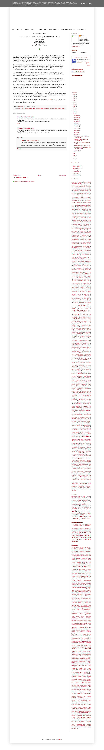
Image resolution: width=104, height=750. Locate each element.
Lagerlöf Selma (88, 325)
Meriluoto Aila (80, 355)
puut (85, 687)
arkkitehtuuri (83, 610)
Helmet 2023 (81, 568)
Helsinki (79, 569)
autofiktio (73, 612)
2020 (74, 106)
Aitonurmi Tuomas (84, 190)
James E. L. (77, 287)
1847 (77, 524)
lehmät (79, 654)
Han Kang (78, 257)
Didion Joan (79, 227)
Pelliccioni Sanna (79, 380)
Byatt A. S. (86, 210)
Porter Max (74, 387)
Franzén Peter (83, 243)
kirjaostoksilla (88, 641)
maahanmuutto (46, 108)
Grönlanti (73, 565)
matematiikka (85, 662)
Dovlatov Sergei (83, 229)
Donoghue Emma (75, 229)
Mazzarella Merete (75, 351)
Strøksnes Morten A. (85, 437)
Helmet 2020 (81, 566)
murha (89, 668)
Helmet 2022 (75, 568)
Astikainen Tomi (86, 198)
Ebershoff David (80, 232)
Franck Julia (81, 242)
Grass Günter (74, 251)
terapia (73, 711)
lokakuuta (76, 119)
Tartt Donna (88, 447)
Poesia (82, 511)
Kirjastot (80, 579)
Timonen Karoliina (81, 454)
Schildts (83, 513)
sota (85, 704)
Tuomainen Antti (88, 455)
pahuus (73, 680)
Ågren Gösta (77, 487)
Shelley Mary (74, 422)
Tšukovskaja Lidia (78, 461)
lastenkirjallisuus (75, 654)
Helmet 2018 (87, 565)
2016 (74, 113)
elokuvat (89, 614)
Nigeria (73, 591)
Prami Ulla (73, 388)
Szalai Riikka (78, 444)
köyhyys (73, 653)
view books (88, 65)
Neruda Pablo (87, 365)
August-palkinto (88, 554)
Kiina (82, 577)
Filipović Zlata (83, 239)
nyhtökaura (89, 675)
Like (87, 508)
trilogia (80, 714)
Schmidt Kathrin (75, 417)
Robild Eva (87, 399)
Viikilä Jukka (75, 469)
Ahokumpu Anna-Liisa (85, 186)
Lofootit (84, 584)
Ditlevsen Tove (86, 227)
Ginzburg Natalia (88, 247)
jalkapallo (89, 628)
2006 (87, 534)
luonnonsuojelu (74, 657)
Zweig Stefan (81, 486)
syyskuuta (76, 121)
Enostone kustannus (82, 500)
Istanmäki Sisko (78, 283)
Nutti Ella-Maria (86, 369)
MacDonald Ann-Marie (76, 344)
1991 (87, 531)
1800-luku (78, 547)
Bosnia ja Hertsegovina (82, 559)
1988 (80, 531)
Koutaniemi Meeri (75, 317)
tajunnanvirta (86, 708)
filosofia (81, 621)
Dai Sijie (84, 220)
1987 (78, 531)
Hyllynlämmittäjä (74, 570)
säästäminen (85, 707)
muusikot (86, 670)
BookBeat (75, 170)
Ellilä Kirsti (89, 233)
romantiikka (74, 692)
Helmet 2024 (88, 568)
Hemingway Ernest (78, 264)
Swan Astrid (82, 441)
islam (78, 628)
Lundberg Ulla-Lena (75, 341)
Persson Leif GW (83, 381)
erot (86, 618)
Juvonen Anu (78, 292)
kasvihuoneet (74, 635)
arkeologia (78, 610)
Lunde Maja (83, 341)
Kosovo (81, 581)
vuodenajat (89, 724)
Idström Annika (86, 279)
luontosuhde (82, 658)
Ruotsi (89, 598)
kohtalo (78, 645)
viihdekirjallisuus (78, 724)
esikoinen (74, 620)
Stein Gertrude (82, 433)
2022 (74, 102)
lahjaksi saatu (76, 173)
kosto (90, 645)
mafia (77, 662)
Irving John (86, 280)
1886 (81, 524)
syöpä (79, 707)
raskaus (73, 690)
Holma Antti (80, 269)
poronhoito (78, 686)
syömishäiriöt (74, 707)
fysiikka (84, 621)
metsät (83, 665)
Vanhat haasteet (81, 29)
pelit (72, 682)
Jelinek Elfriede (79, 288)
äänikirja (63, 108)
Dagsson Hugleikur (77, 220)
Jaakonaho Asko (76, 286)
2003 (78, 534)
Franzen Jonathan (75, 243)
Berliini (89, 555)
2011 (81, 535)
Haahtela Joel (75, 254)
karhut (80, 634)
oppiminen (89, 679)
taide (90, 707)
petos (82, 683)
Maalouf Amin (86, 343)
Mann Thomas (74, 348)
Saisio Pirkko (86, 409)
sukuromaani (80, 705)
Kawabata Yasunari (81, 301)
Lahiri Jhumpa (76, 326)
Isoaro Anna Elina (82, 281)
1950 (83, 527)
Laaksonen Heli (82, 324)
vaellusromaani (88, 720)
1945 (75, 527)
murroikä (80, 669)
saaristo (89, 696)
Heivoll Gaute (75, 262)
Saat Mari (73, 409)
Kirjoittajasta (20, 29)
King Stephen (80, 307)
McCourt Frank (74, 352)
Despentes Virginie (75, 225)
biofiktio (89, 612)
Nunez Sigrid (78, 369)
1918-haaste (83, 548)
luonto (89, 657)
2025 (74, 96)
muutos (89, 670)
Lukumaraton (84, 587)
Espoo (23, 108)
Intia (86, 570)
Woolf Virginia (82, 483)
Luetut (27, 29)
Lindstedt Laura (76, 337)
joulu (84, 630)
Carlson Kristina (79, 213)
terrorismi (76, 711)
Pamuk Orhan (77, 378)
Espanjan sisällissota (76, 562)
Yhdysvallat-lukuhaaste (86, 608)
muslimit (73, 670)
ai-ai (88, 518)
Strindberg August (75, 436)
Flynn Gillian (85, 240)
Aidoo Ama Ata (88, 187)
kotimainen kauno (31, 108)
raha (83, 689)
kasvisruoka (79, 635)
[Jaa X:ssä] (31, 106)
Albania (84, 552)
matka (90, 662)
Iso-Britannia (79, 572)
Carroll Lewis (87, 213)
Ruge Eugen (86, 403)
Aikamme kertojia (75, 552)
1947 (77, 527)
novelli (82, 673)
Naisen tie (82, 588)
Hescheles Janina (75, 266)
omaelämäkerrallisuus (85, 677)
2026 (74, 94)
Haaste (82, 565)
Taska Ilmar (75, 448)
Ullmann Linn (81, 462)
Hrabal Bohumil (83, 272)
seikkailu (73, 700)
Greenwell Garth (82, 251)
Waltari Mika (88, 475)
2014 (74, 155)
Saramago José (83, 413)
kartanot (84, 634)
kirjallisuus (89, 639)
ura (72, 720)
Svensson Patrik (76, 441)
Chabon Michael (88, 214)
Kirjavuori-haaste (87, 579)
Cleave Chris (82, 216)
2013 (74, 157)
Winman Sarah (75, 482)
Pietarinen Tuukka (75, 384)
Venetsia (76, 606)
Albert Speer (88, 552)
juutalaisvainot (88, 631)
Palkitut (40, 29)
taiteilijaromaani (75, 708)
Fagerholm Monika (79, 238)
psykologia (88, 686)
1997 (82, 532)
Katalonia (73, 576)
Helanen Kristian (83, 262)
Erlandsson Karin (85, 235)
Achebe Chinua (87, 181)
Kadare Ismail (86, 294)
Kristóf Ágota (82, 317)
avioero (81, 612)
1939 (86, 525)
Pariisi (90, 592)
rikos (53, 108)
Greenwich (89, 563)
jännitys (26, 108)
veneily (73, 724)
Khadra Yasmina (84, 303)
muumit (82, 670)
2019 (74, 108)
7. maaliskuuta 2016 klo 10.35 (32, 140)
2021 (74, 104)
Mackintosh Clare (75, 345)
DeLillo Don (79, 221)
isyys (81, 628)
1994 (75, 532)
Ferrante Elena (75, 239)
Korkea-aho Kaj (76, 314)
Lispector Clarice (79, 339)
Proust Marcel (79, 388)
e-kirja (85, 614)
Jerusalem (83, 573)
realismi (76, 690)
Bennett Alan (74, 203)
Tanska (83, 602)
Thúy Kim (88, 451)
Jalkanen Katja (83, 286)
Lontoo (75, 586)
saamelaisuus (79, 696)
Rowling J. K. (80, 402)
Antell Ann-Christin (83, 197)
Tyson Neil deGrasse (81, 460)
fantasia (73, 621)
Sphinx (89, 514)
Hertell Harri (86, 265)
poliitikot (85, 685)
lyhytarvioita (88, 658)
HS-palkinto (78, 565)
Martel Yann (86, 350)
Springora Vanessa (75, 432)
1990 (85, 531)
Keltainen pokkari (76, 577)
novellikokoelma (87, 673)
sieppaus (83, 701)
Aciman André (74, 182)
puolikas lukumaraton (79, 687)
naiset (90, 672)
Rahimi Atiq (74, 392)
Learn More (84, 3)
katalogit (84, 635)
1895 (72, 525)
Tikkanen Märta (82, 452)
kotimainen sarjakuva (80, 648)
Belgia (84, 555)
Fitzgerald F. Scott (78, 240)
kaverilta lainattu (76, 175)
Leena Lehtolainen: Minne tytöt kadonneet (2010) (81, 140)
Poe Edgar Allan (86, 385)
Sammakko (78, 513)
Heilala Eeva (88, 261)
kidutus (73, 639)
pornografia (74, 686)
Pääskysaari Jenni (85, 391)
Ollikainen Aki (79, 373)
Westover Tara (79, 478)
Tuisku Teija (81, 455)
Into (88, 504)
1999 (87, 532)
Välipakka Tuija (76, 474)
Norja (82, 591)
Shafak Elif (80, 421)
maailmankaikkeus (82, 661)
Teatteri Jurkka (88, 602)
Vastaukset (20, 137)
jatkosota (73, 630)
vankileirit (81, 722)
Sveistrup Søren (88, 440)
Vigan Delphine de (87, 468)
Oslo (90, 591)
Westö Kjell (86, 478)
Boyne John (79, 206)
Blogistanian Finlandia (79, 557)
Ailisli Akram (83, 189)
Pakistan (85, 592)
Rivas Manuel (81, 399)
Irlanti (73, 572)
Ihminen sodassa (81, 570)
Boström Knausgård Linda (81, 205)
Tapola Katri (82, 447)
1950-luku (82, 550)
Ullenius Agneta (74, 462)
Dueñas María (83, 231)
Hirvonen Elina (86, 268)
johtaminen (78, 630)
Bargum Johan (87, 202)
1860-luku (82, 547)
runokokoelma (87, 693)
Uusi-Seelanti (85, 605)
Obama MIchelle (86, 370)
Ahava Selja (82, 185)
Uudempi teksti (16, 175)
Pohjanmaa (74, 594)
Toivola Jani (75, 455)
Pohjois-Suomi (88, 595)
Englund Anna (76, 235)
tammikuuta (76, 150)
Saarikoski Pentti (86, 407)
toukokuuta (76, 128)
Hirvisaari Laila (78, 268)
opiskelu (84, 679)
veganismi (85, 722)
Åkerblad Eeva (84, 487)
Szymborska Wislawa (86, 444)
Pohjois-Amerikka (87, 594)
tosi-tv (73, 714)
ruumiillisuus (88, 694)
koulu (77, 650)
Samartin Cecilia (87, 411)
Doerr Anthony (87, 228)
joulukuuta (76, 115)
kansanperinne (74, 634)
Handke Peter (86, 257)
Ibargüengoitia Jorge (77, 279)
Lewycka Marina (87, 333)
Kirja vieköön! (87, 577)
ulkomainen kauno (84, 717)
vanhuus (73, 722)
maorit (80, 662)
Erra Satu (83, 236)
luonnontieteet (82, 657)
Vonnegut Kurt (74, 472)
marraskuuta (77, 117)
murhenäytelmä (75, 669)
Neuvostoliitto (77, 590)
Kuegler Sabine (83, 318)
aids (82, 609)
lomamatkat (86, 654)
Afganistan (85, 551)
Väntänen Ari (83, 474)
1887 (83, 524)
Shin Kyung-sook (82, 422)
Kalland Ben (81, 295)
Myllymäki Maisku (75, 362)
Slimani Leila (86, 426)
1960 (72, 528)
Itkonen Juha (86, 283)
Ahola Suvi (74, 187)
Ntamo (83, 510)
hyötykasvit (88, 625)
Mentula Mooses (88, 354)
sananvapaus (88, 697)
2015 (74, 153)
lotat (90, 654)
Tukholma (74, 605)
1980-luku (76, 551)
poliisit (51, 108)
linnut (83, 654)
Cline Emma (89, 216)
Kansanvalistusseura (85, 505)
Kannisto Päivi (78, 298)
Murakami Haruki (84, 359)
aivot (90, 609)
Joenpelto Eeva (86, 288)
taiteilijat (81, 708)
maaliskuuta (77, 132)
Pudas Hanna (87, 388)
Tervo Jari (82, 450)
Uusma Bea (87, 462)
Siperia (80, 599)
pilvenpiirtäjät (74, 685)
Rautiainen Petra (76, 396)
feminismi (77, 621)
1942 (90, 525)
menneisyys (76, 665)
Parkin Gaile (84, 378)
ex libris (89, 620)
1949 (81, 527)
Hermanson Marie (87, 264)
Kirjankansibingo (75, 579)
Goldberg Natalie (79, 250)
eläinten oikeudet (80, 616)
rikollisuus (86, 690)
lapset (77, 653)
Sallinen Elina (81, 410)
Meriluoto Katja (88, 355)
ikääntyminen (74, 628)
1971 (83, 528)
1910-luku (76, 548)
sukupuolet (74, 705)
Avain (79, 497)
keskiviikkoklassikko (76, 638)
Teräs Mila (73, 451)
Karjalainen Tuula (75, 299)
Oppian (87, 510)
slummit (73, 704)
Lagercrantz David (80, 325)
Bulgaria (89, 559)
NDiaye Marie (82, 363)
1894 (90, 524)
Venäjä (79, 606)
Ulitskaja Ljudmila (86, 461)
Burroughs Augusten (79, 210)
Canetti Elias (84, 212)
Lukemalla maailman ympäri (51, 29)
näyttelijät (89, 676)
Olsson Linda (87, 373)
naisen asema (84, 672)
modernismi (74, 666)
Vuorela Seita (88, 472)
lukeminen (73, 655)
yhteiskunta (88, 725)
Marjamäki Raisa (78, 350)
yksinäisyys (74, 726)
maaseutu (73, 662)
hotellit (87, 624)
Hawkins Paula (74, 261)
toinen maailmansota (83, 712)
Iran (90, 570)
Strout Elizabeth (85, 436)
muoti (85, 668)
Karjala (89, 574)
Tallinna (76, 602)
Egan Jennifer (75, 233)
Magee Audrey (82, 345)
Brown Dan (78, 209)
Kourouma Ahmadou (86, 315)
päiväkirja (79, 689)
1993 (72, 532)
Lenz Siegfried (87, 332)
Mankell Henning (86, 347)
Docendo (74, 500)
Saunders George (78, 414)
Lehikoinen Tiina (80, 329)
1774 (75, 524)
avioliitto (85, 612)
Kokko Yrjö (89, 311)
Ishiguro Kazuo (74, 281)
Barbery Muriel (80, 202)
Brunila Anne (84, 209)
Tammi (56, 108)
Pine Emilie (83, 384)
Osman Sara (83, 374)
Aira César (89, 189)
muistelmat (74, 668)
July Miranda (82, 291)
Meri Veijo (74, 355)
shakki (79, 701)
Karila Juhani (86, 298)
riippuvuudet (81, 690)
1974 (90, 528)
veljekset (89, 722)
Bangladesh (77, 555)
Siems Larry (77, 424)
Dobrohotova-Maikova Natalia (77, 228)
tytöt (84, 715)
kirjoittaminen (74, 644)
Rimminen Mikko (86, 398)
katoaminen (88, 635)
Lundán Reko (79, 343)
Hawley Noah (81, 261)
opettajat (80, 679)
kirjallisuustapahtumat (76, 641)
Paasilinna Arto (87, 376)
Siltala (83, 514)
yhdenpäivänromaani (81, 725)
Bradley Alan (86, 206)
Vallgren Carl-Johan (83, 464)
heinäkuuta (76, 125)
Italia (90, 572)
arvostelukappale (76, 166)
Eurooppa (73, 563)
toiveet (89, 712)
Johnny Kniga (75, 505)
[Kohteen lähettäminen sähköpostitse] (28, 106)
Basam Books (75, 499)
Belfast (81, 555)
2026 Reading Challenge (81, 57)
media (73, 665)
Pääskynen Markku (75, 391)
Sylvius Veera (82, 443)
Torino (90, 603)
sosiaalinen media (79, 704)
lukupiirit (82, 655)
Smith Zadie (87, 428)
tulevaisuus (85, 714)
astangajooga (88, 610)
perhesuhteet (86, 682)
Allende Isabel (80, 194)
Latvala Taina (84, 328)
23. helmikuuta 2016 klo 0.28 (27, 116)
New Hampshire (83, 590)
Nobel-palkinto (78, 591)
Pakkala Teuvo (74, 377)
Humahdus (74, 504)
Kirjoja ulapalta (76, 580)
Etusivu (39, 175)
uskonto (78, 720)
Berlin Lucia (80, 203)
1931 (83, 525)
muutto (73, 672)
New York (89, 590)
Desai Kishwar (86, 224)
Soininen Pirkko (83, 429)
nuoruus (83, 675)
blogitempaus (88, 613)
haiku (73, 623)
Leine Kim (81, 332)
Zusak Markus (74, 486)
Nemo (78, 510)
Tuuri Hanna (87, 458)
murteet (84, 669)
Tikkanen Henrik (75, 452)
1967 (79, 528)
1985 (73, 531)
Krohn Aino (89, 317)
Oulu (81, 592)
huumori (77, 626)
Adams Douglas (82, 182)
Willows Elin (77, 480)
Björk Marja (86, 203)
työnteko (73, 717)
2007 (90, 534)
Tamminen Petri (75, 447)
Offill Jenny (79, 372)
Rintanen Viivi (74, 399)
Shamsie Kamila (86, 421)
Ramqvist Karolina (81, 392)
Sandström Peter (75, 413)
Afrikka (89, 551)
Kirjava (79, 507)
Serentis (19, 116)
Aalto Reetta (74, 181)
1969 (81, 528)
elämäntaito (74, 617)
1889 (88, 524)
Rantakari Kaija (76, 393)
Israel (84, 572)
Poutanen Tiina (87, 387)
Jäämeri (73, 574)
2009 (75, 535)
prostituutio (83, 686)
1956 (88, 527)
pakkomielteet (77, 680)
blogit (81, 613)
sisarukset (78, 703)
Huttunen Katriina (82, 276)
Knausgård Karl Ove (79, 310)
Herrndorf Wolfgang (77, 265)
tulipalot (89, 714)
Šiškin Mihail (74, 490)
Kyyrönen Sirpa (87, 322)
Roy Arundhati (88, 402)
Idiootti (78, 504)
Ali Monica (87, 193)
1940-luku (78, 550)
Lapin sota (74, 584)
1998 (85, 532)
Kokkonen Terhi (76, 313)
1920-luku (89, 548)
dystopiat (81, 614)
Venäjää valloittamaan (85, 606)
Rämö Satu (84, 406)
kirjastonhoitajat (75, 642)
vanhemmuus (88, 721)
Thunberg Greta (81, 451)
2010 (19, 108)
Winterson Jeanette (85, 482)
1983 (88, 529)
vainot (73, 721)
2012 (74, 158)
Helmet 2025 (75, 569)
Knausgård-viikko (75, 581)
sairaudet (74, 697)
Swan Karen (88, 441)
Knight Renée (74, 311)
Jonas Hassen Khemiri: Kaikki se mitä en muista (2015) (82, 148)
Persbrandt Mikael (75, 381)
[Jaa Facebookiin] (32, 106)
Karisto (73, 507)
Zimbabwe (76, 609)
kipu (77, 639)
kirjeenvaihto (81, 642)
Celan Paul (81, 214)
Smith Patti (81, 428)
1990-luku (81, 551)
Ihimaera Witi (74, 280)
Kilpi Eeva (82, 305)
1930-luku (73, 550)
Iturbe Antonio (81, 284)
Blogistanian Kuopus (80, 558)
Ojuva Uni (73, 373)
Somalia (89, 599)
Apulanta (77, 554)
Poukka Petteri (80, 387)
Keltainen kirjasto (86, 576)
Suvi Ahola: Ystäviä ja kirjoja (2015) (82, 145)
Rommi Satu (74, 400)
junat (77, 631)
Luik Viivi (81, 340)
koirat (82, 645)
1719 (72, 524)
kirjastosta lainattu (77, 165)
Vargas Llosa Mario (87, 465)
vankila (77, 722)
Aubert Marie (81, 200)
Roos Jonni (87, 400)
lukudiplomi (78, 655)
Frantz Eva (87, 242)
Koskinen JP (84, 314)
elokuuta (76, 123)
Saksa (73, 599)
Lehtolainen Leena (39, 108)
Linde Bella (81, 336)
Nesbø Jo (74, 366)
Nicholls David (88, 366)
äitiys (73, 728)
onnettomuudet (74, 679)
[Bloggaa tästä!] (29, 106)
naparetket (74, 673)
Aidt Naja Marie (76, 189)
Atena (83, 496)
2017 (74, 112)
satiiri (86, 698)
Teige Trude (88, 448)
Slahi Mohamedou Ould (76, 426)
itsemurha (85, 628)
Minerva (73, 510)
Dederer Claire (86, 221)
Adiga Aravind (86, 183)
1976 (75, 529)
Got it (90, 3)
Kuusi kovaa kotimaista (80, 583)
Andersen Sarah (88, 194)
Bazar (81, 498)
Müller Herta (75, 363)
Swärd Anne (75, 443)
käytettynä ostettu (76, 168)
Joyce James (87, 290)
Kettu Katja (77, 303)
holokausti (73, 624)
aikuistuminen (86, 609)
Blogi (13, 29)
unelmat (89, 718)
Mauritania (73, 588)
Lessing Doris (79, 333)
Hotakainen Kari (75, 272)
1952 (86, 527)
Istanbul (86, 572)
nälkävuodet (74, 676)
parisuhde (89, 680)
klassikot (73, 645)
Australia (73, 555)
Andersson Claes (77, 196)
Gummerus (74, 503)
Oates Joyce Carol (76, 370)
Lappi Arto (78, 328)
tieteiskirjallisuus (88, 711)
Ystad (73, 609)
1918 (80, 548)
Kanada (85, 574)
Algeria (73, 554)
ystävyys (89, 726)
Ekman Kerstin (83, 233)
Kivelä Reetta (84, 308)
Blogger (60, 739)
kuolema (89, 650)
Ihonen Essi (80, 280)
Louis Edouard (74, 340)
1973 (88, 528)
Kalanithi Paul (74, 295)
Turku (81, 605)
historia (75, 623)
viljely (84, 724)
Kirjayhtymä (86, 507)
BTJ (88, 497)
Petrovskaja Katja (79, 383)
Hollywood (89, 569)
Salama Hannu (74, 410)
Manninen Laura (82, 348)
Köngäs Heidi (75, 324)
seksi (78, 700)
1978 (79, 529)
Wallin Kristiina (81, 475)
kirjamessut (83, 641)
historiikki (89, 623)
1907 (77, 525)
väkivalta (59, 108)
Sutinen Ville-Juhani (79, 440)
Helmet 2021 (87, 566)
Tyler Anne (73, 460)
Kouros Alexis (77, 315)
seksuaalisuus (84, 700)
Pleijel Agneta (78, 385)
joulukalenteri (88, 630)
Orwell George (75, 374)
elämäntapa (81, 617)
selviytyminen (74, 701)
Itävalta (76, 573)
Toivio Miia (89, 454)
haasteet (89, 621)
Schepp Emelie (87, 415)
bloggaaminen (74, 613)
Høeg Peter (88, 277)
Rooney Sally (81, 400)
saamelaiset (74, 696)
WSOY (76, 518)
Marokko (89, 587)
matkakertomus (75, 664)
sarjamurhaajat (82, 698)
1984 (90, 529)
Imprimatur (84, 504)
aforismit (79, 609)
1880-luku (86, 547)
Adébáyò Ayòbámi (75, 185)
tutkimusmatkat (79, 715)
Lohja (87, 584)
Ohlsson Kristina (87, 372)
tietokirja (73, 712)
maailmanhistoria (75, 661)
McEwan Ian (82, 352)
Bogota (75, 559)
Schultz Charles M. (85, 418)
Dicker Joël (82, 225)
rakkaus (86, 689)
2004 (81, 534)
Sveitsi (73, 602)
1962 (75, 528)
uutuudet (82, 720)
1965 (77, 528)
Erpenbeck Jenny (75, 236)
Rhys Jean (78, 398)
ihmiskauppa (81, 627)
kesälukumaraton (88, 638)
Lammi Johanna (84, 326)
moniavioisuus (81, 666)
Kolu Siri (82, 313)
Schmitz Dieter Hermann (85, 417)
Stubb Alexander (75, 439)
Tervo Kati (88, 450)
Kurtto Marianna (84, 321)
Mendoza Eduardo (79, 354)
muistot (80, 668)
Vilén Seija (87, 469)
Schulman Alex (75, 418)
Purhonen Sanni (85, 389)
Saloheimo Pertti (79, 411)
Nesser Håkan (81, 366)
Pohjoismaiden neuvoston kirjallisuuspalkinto (81, 597)
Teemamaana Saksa (76, 603)
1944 (72, 527)
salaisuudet (80, 697)
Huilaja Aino (86, 273)
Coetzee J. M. (75, 217)
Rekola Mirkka (84, 396)
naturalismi (78, 673)
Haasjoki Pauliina (75, 255)
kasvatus (89, 634)
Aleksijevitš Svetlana (79, 193)
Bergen (86, 555)
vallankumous (82, 721)
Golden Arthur (87, 250)
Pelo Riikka (87, 380)
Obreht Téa (74, 372)
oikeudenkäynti (74, 677)
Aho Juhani (77, 186)
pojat (78, 685)
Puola (79, 598)
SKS (86, 511)
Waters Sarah (82, 476)
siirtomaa (73, 703)
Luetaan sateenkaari (81, 586)
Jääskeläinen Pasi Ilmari (76, 294)
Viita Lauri (82, 469)
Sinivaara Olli (79, 425)
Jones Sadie (74, 290)
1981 (83, 529)
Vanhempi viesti (62, 175)
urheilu (74, 720)
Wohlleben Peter (75, 483)
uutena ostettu (76, 171)
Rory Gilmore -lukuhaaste (67, 29)
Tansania (79, 602)
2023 (74, 100)
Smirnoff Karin (74, 428)
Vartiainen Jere (75, 467)
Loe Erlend (87, 339)
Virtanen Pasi (80, 471)
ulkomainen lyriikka (75, 718)
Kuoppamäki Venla (75, 321)
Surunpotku (50, 99)
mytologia (77, 672)
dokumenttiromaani (75, 614)
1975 (72, 529)
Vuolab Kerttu (81, 472)
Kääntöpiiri (82, 508)
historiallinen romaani (82, 623)
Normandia (86, 591)
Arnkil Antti (79, 198)
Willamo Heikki (83, 479)
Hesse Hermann (83, 266)
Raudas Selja (74, 395)
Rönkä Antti (78, 407)
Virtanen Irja (74, 471)
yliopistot (78, 726)
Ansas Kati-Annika (75, 197)
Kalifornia (81, 574)
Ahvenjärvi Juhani (80, 187)
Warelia (84, 518)
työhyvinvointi (88, 715)
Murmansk (78, 588)
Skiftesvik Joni (87, 425)
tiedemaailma (81, 711)
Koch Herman (82, 311)
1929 (81, 525)
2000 (90, 532)
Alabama (80, 552)
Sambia (76, 599)
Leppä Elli (73, 333)
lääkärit (75, 659)
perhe (77, 682)
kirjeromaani (88, 642)
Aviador (83, 497)
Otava (74, 512)
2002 (75, 534)
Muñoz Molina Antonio (84, 361)
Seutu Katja (74, 421)
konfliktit (85, 645)
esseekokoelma (80, 620)
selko (90, 700)
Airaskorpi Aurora (76, 190)
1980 (81, 529)
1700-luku (73, 547)
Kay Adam (89, 301)
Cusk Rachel (88, 218)
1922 (79, 525)
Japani (79, 573)
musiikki (89, 669)
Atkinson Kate (74, 200)
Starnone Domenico (85, 432)
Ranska (82, 598)
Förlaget (79, 501)
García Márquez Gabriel (76, 246)
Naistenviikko (88, 588)
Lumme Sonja (87, 340)
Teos (90, 516)
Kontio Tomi (88, 313)
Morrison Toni (79, 358)
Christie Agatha (76, 216)
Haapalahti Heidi (85, 254)
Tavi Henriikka (82, 448)
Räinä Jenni (77, 406)
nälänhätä (79, 676)
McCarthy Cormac (85, 351)
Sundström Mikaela (82, 439)
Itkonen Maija (74, 284)
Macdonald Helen (85, 344)
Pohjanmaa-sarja (80, 594)
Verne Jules (80, 468)
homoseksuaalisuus (80, 624)
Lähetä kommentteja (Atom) (22, 177)
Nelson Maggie (79, 365)
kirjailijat (83, 639)
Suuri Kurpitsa (75, 516)
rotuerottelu (82, 692)
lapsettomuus (83, 653)
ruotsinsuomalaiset (82, 694)
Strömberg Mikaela (75, 437)
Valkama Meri (74, 464)
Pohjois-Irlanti (74, 595)
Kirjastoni (33, 29)
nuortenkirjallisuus (76, 675)
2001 (73, 534)
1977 (77, 529)
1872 (79, 524)
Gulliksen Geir (78, 253)
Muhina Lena (74, 359)
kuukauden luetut (76, 651)
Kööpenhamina (88, 583)
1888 (86, 524)
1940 (88, 525)
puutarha (89, 687)
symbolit (89, 705)
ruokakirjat (76, 694)
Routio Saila (74, 402)
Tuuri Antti (78, 458)
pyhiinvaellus (74, 689)
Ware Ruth (75, 476)
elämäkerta (88, 616)
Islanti (75, 572)
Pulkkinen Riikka (75, 389)
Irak (88, 570)
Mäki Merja (82, 362)
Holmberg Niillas (87, 269)
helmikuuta (76, 134)
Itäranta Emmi (88, 284)
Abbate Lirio (80, 181)
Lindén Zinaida (84, 337)
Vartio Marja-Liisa (83, 467)
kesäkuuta (76, 126)
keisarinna (80, 637)
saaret (85, 696)
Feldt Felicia (87, 238)
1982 (86, 529)
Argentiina (82, 554)
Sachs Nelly (79, 409)
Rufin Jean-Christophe (77, 403)
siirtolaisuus (88, 701)
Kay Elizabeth (75, 302)
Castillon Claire (74, 214)
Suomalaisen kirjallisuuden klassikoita (80, 601)
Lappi (77, 584)
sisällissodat (83, 703)
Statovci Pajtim (74, 433)
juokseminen (82, 631)
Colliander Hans (83, 217)
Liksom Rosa (74, 336)
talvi (90, 708)
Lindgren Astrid (88, 336)
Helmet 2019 (74, 566)
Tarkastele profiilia (76, 46)
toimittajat (77, 712)
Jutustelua (88, 573)
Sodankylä (85, 599)
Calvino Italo (78, 212)
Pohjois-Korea (81, 595)
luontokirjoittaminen (75, 658)
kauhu (73, 637)
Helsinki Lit (84, 569)
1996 (79, 532)
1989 (82, 531)
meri (80, 665)
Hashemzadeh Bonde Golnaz (78, 258)
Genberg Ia (80, 247)
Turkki (78, 605)
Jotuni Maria (80, 290)
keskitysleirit (88, 637)
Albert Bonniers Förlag (76, 496)
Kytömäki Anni (79, 322)
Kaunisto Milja (74, 301)
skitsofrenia (89, 703)
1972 (86, 528)
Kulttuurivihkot (74, 508)
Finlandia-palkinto (81, 563)
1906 (75, 525)
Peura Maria (87, 383)
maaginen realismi (80, 659)
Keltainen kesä (79, 576)
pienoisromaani (87, 683)
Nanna (22, 140)
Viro (90, 606)
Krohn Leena (76, 318)
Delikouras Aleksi (76, 224)
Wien (72, 608)
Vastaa (18, 123)
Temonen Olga (75, 450)
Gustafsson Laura (86, 253)
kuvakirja (84, 651)
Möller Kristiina (88, 362)
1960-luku (86, 550)
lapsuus (89, 653)
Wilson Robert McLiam (85, 480)
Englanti (85, 561)
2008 (73, 535)
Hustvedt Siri (74, 276)
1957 (90, 527)
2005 (84, 534)
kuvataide (89, 651)
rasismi (89, 689)
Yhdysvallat (77, 608)
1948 (79, 527)
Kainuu (77, 574)
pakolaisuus (83, 680)
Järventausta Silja (86, 292)
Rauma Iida (88, 395)
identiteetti (74, 627)
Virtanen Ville (87, 471)
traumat (76, 714)
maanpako (89, 661)
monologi (89, 666)
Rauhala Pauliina (81, 395)
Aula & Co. (74, 497)
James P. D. (83, 287)
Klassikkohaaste (87, 580)
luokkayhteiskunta (87, 655)
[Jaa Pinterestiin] (34, 106)
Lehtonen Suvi (74, 332)
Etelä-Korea (88, 562)
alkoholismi (74, 610)
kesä (82, 638)
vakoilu (76, 721)
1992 (90, 531)
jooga (82, 630)
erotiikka (89, 618)
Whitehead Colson (75, 479)
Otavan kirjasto (75, 593)
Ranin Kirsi (89, 392)
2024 (74, 98)
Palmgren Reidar (82, 377)
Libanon (80, 584)
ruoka (73, 694)
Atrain (88, 496)
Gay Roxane (74, 247)
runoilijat (89, 692)
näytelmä (84, 676)
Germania (87, 501)
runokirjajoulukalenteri (77, 693)
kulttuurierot (82, 650)
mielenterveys (88, 665)
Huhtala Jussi (79, 273)
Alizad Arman (74, 194)
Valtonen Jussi (79, 465)
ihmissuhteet (88, 627)
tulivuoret (73, 715)
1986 (75, 531)
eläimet (73, 616)
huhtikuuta (76, 130)
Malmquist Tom (78, 347)
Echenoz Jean (88, 232)
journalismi (73, 631)
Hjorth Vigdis (74, 269)
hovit (90, 624)
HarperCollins (85, 503)
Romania (86, 598)
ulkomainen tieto (83, 718)
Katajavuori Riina (85, 299)
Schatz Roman (78, 415)
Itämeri (73, 573)
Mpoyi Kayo (87, 358)
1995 (77, 532)
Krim (84, 581)
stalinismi (89, 704)
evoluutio (85, 620)
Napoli (73, 590)
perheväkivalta (74, 683)
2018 (74, 110)
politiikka (89, 685)
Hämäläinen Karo (80, 277)
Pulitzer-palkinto (75, 598)
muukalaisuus (77, 670)
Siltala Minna (83, 424)
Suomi (90, 601)
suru (85, 705)
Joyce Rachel (74, 291)
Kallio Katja (87, 295)
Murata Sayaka (75, 361)
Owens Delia (79, 376)
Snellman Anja (75, 429)
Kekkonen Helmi (83, 302)
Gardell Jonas (86, 246)
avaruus (77, 612)
